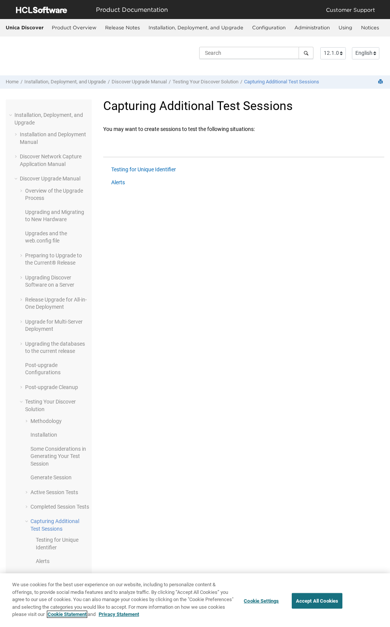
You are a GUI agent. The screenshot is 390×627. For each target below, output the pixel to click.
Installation (43, 435)
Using (345, 27)
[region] (195, 600)
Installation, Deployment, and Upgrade (196, 27)
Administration (312, 27)
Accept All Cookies (317, 600)
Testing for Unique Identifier (143, 169)
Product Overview (74, 27)
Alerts (43, 561)
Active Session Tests (54, 492)
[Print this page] (381, 82)
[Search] (306, 53)
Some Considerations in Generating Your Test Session (58, 456)
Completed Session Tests (59, 507)
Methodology (46, 421)
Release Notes (122, 27)
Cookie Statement (67, 614)
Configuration (269, 27)
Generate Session (51, 477)
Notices (370, 27)
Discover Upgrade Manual (139, 82)
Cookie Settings (261, 600)
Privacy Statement (119, 614)
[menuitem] (74, 27)
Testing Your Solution (205, 82)
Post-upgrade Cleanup (51, 387)
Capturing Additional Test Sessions (281, 82)
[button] (11, 115)
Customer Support (350, 10)
